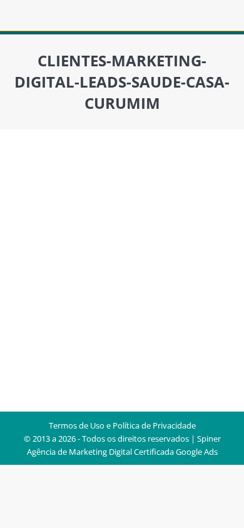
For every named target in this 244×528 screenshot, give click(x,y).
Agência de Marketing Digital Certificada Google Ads (122, 451)
